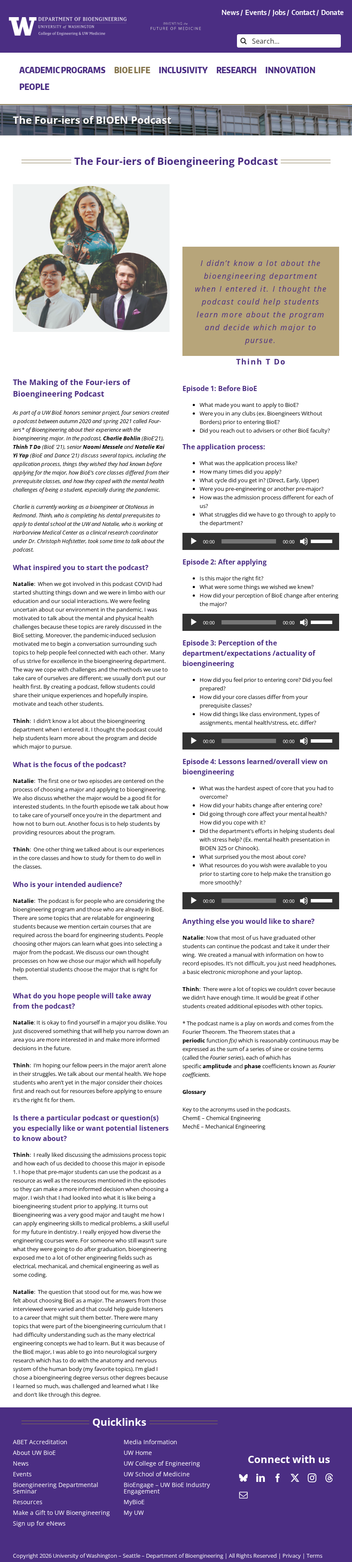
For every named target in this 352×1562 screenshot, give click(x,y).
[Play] (193, 541)
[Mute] (304, 541)
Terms (314, 1555)
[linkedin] (260, 1478)
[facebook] (277, 1478)
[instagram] (312, 1478)
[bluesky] (243, 1478)
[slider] (323, 540)
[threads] (329, 1478)
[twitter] (295, 1478)
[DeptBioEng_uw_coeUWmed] (67, 20)
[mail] (243, 1495)
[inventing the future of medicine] (176, 24)
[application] (260, 541)
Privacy (291, 1555)
